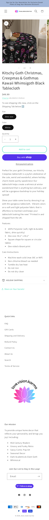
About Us (9, 354)
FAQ (6, 323)
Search (8, 360)
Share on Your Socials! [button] (14, 289)
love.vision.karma (27, 516)
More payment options (24, 164)
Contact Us (10, 347)
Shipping (5, 98)
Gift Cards (9, 329)
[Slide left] (18, 67)
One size (9, 116)
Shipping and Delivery (15, 335)
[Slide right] (30, 67)
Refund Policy (11, 341)
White (8, 127)
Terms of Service (12, 366)
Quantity (5, 133)
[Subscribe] (39, 476)
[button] (6, 11)
